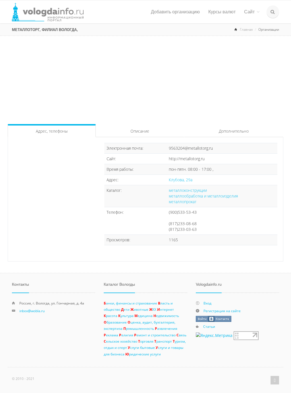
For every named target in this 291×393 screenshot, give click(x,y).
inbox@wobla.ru (32, 310)
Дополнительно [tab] (234, 131)
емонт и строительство (155, 335)
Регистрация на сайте (222, 310)
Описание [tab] (139, 131)
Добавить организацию (175, 11)
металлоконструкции (188, 190)
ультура (126, 315)
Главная (246, 29)
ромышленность (138, 328)
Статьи (209, 326)
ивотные (139, 309)
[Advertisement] (145, 78)
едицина (143, 315)
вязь (181, 335)
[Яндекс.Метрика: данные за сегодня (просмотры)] (214, 335)
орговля (145, 341)
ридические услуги (143, 354)
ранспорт (163, 341)
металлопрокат (182, 201)
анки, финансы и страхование (130, 303)
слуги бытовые (141, 347)
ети (125, 309)
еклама (111, 335)
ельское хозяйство (120, 341)
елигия (126, 335)
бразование (115, 322)
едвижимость (166, 315)
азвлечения (166, 328)
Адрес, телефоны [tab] (52, 131)
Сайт (249, 11)
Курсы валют (222, 11)
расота (110, 315)
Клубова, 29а (180, 179)
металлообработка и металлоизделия (203, 196)
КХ (152, 309)
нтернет (165, 309)
